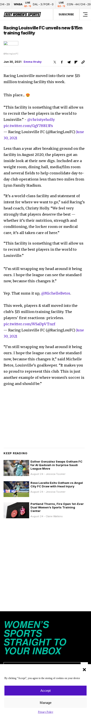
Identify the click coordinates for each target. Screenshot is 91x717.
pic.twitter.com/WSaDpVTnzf (29, 324)
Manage (45, 702)
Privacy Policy (45, 711)
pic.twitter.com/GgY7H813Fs (28, 125)
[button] (84, 669)
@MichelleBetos (55, 293)
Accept (45, 690)
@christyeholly (41, 119)
